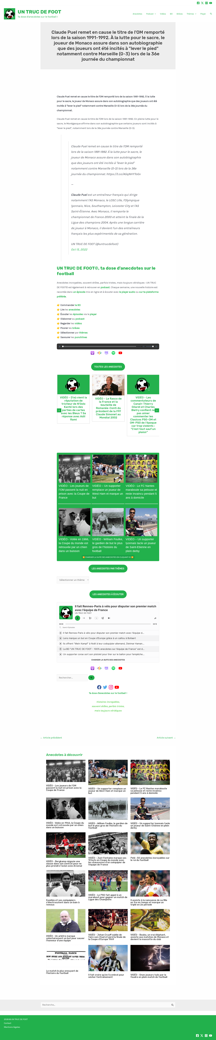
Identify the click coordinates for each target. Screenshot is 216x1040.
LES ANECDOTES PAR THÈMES (108, 568)
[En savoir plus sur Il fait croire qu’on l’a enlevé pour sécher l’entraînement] (108, 958)
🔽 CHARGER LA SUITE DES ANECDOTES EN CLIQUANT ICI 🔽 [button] (108, 557)
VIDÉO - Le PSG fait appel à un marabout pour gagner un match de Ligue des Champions (107, 897)
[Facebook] (198, 3)
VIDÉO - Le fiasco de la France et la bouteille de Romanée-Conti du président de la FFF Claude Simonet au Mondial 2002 (108, 408)
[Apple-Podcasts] (93, 353)
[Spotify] (114, 353)
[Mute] (143, 346)
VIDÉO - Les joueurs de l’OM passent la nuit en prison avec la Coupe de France (63, 787)
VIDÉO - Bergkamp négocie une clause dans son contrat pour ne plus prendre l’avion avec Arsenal (64, 863)
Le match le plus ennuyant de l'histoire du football (62, 972)
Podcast (150, 14)
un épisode (79, 291)
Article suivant (166, 737)
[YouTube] (210, 3)
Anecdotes (137, 14)
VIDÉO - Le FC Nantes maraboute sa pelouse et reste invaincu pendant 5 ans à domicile (148, 790)
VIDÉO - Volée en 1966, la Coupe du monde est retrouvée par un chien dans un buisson (65, 825)
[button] (155, 14)
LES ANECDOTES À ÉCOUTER (108, 594)
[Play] (60, 346)
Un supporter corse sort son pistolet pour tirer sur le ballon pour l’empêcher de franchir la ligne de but (117, 654)
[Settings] (156, 346)
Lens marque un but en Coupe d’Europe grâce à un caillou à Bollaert (99, 638)
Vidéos (163, 14)
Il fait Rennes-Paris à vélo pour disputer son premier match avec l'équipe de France (107, 633)
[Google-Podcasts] (100, 353)
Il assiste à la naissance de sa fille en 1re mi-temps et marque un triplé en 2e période (148, 902)
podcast (105, 287)
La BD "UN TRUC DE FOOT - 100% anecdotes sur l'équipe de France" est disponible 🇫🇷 (109, 649)
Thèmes (190, 14)
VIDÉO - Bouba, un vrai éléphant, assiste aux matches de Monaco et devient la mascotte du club (149, 937)
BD (171, 14)
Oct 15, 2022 (79, 249)
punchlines (81, 337)
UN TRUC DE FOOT (39, 12)
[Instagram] (206, 3)
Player (203, 14)
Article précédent (51, 737)
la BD (78, 305)
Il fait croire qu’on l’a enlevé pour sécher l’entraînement (106, 975)
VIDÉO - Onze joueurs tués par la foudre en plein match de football (148, 975)
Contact (7, 1023)
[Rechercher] (91, 677)
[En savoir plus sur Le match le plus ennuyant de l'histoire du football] (66, 956)
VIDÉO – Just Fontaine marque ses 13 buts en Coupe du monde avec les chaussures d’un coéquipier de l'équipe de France (107, 861)
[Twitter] (202, 3)
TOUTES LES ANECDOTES (108, 366)
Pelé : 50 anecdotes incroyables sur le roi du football (150, 859)
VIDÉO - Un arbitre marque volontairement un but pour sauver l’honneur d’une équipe (65, 938)
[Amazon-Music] (107, 353)
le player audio (127, 291)
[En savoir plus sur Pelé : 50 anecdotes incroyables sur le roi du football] (150, 843)
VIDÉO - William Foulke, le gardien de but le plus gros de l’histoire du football (108, 825)
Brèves (180, 14)
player (93, 314)
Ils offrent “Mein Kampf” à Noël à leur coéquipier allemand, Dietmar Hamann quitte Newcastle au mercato (119, 643)
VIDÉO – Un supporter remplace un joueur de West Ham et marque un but (107, 790)
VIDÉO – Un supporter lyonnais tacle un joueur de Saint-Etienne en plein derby (150, 825)
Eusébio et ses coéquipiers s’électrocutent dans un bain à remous (63, 902)
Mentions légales (12, 1027)
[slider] (99, 346)
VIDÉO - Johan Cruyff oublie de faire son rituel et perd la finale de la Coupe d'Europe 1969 (107, 937)
